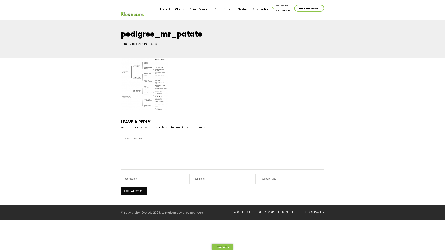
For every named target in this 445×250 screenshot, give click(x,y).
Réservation (261, 9)
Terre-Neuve (223, 9)
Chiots (179, 9)
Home (124, 43)
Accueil (165, 9)
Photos (243, 9)
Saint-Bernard (200, 9)
